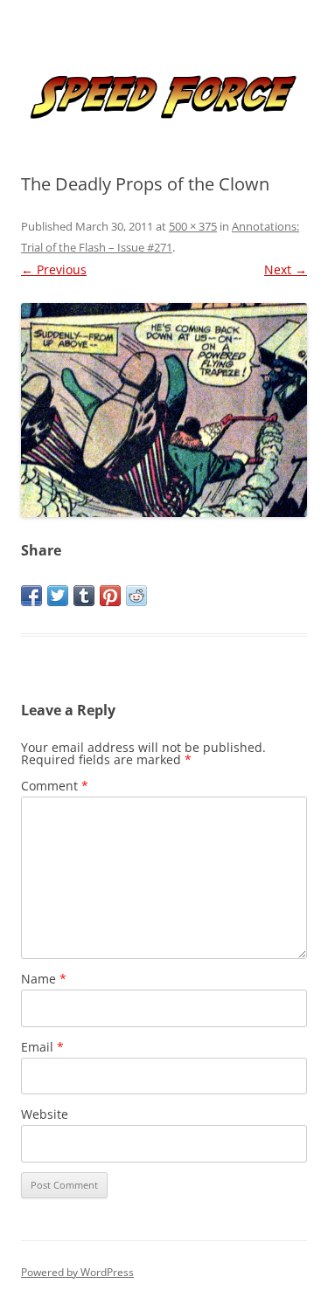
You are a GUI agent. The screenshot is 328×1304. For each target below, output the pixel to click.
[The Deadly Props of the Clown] (164, 410)
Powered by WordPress (77, 1272)
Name (43, 978)
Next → (285, 269)
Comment (54, 785)
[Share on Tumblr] (83, 595)
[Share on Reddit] (136, 595)
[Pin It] (110, 595)
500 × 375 (193, 226)
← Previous (54, 269)
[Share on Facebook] (31, 595)
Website (44, 1114)
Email (42, 1046)
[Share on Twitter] (57, 595)
